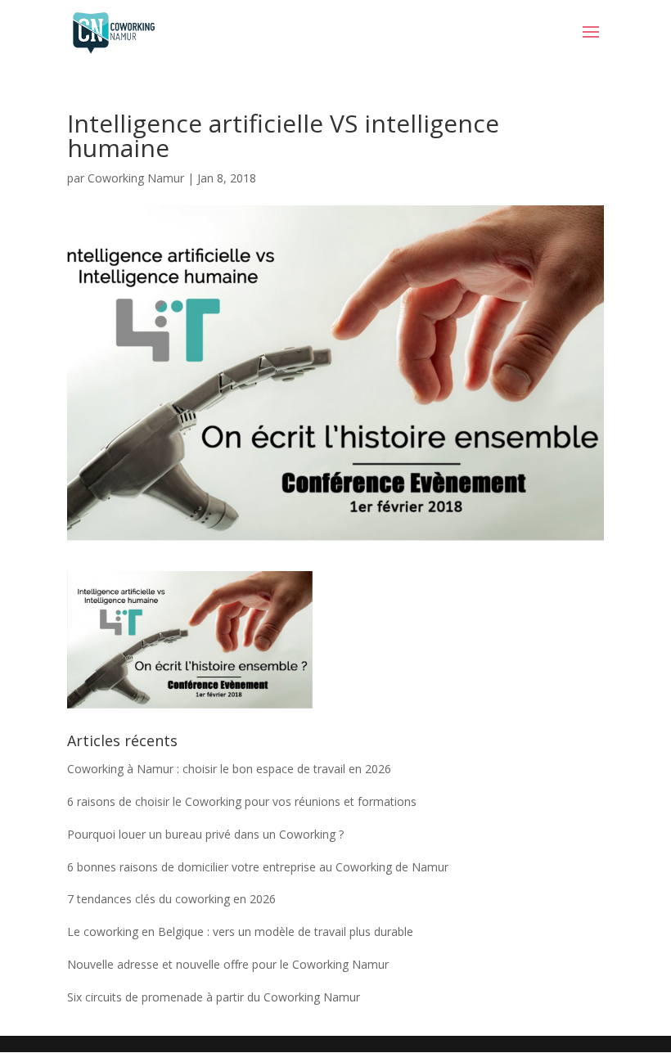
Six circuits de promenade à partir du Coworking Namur (213, 997)
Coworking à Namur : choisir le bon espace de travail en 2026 (229, 768)
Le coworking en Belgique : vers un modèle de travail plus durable (240, 931)
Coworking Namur (136, 178)
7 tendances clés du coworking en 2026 (171, 899)
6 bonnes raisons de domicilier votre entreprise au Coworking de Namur (257, 867)
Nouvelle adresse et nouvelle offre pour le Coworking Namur (228, 964)
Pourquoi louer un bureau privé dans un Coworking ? (205, 834)
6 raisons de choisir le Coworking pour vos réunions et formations (242, 801)
